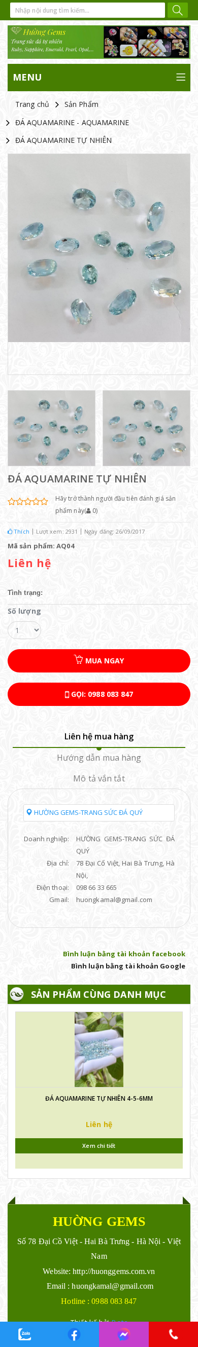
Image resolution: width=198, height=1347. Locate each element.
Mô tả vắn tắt (98, 778)
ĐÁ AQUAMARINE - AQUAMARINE (72, 122)
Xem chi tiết (98, 1145)
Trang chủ (32, 104)
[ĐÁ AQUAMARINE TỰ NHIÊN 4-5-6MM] (99, 1049)
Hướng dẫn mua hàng (99, 757)
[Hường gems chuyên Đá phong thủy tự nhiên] (99, 42)
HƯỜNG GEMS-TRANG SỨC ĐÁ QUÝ (87, 812)
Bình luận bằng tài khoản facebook (124, 953)
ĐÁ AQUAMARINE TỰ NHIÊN (63, 140)
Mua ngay (103, 660)
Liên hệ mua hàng (99, 736)
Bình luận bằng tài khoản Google (128, 965)
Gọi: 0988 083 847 (101, 694)
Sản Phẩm (81, 104)
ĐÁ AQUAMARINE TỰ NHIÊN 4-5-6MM (99, 1098)
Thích (20, 531)
